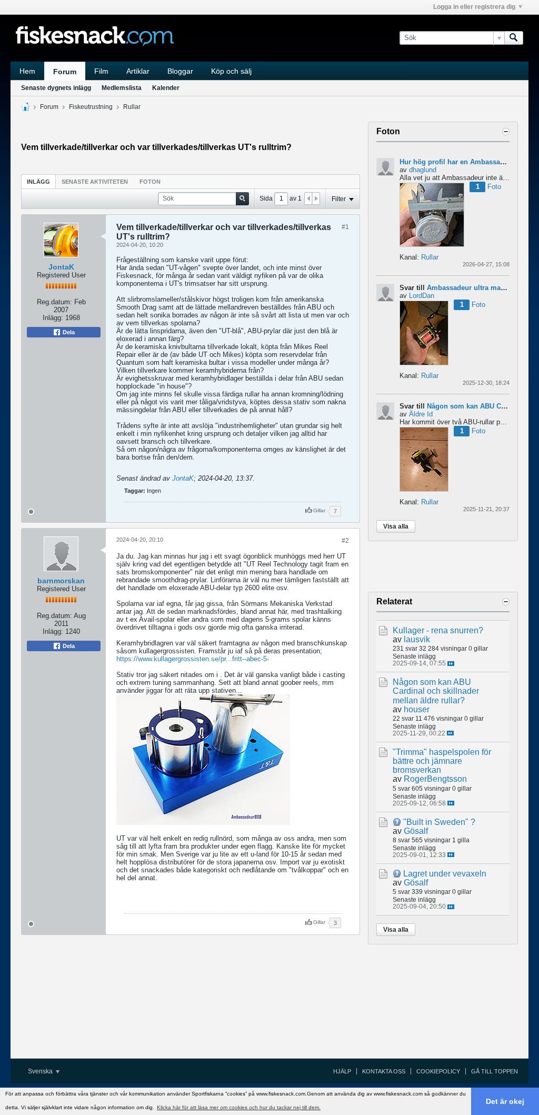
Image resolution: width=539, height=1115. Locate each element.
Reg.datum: (54, 302)
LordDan (421, 296)
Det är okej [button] (505, 1101)
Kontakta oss (383, 1071)
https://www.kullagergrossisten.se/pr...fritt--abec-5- (192, 659)
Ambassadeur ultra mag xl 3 (472, 288)
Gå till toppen (494, 1071)
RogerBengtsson (435, 778)
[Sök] (513, 38)
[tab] (38, 181)
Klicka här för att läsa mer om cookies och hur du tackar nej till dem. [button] (239, 1107)
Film (101, 71)
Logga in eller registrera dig (474, 7)
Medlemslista (122, 88)
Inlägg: (53, 318)
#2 (345, 540)
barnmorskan (61, 580)
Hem (27, 71)
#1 (345, 227)
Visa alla (395, 526)
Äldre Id (421, 414)
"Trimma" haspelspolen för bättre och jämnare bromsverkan (442, 761)
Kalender (165, 88)
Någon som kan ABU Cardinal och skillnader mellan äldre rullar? (436, 691)
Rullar (132, 107)
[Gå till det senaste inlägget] (450, 663)
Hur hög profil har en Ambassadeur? (459, 162)
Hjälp (342, 1071)
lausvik (417, 639)
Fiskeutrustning (91, 107)
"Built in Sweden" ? (439, 822)
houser (417, 709)
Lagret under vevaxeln (444, 873)
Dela (68, 332)
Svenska (41, 1071)
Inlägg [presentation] (38, 181)
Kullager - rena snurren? (438, 630)
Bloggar (180, 71)
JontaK (61, 267)
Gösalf (416, 831)
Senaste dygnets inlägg (56, 88)
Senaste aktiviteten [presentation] (95, 181)
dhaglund (422, 170)
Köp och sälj (231, 71)
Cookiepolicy (438, 1071)
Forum (64, 71)
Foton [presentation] (150, 181)
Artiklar (137, 71)
